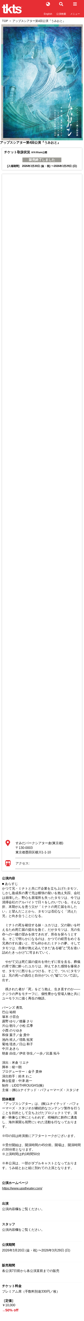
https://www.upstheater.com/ (22, 1188)
